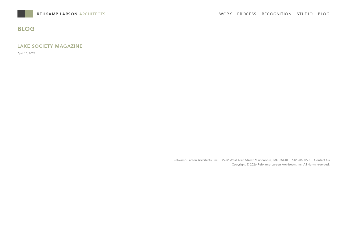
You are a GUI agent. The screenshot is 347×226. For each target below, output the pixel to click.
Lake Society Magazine (50, 46)
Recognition (277, 14)
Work (225, 14)
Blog (324, 14)
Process (246, 14)
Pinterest (39, 161)
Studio (305, 14)
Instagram (49, 161)
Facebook (30, 161)
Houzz (21, 161)
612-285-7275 (301, 160)
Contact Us (322, 160)
